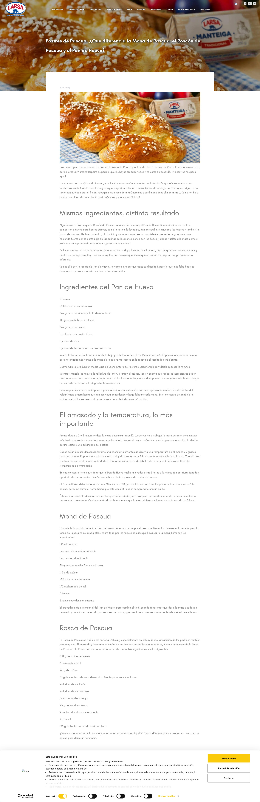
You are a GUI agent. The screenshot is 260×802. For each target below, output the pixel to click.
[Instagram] (254, 3)
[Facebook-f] (245, 3)
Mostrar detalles (166, 796)
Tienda (170, 9)
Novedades (156, 9)
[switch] (89, 795)
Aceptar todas (228, 758)
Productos (95, 9)
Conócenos (57, 9)
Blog (129, 9)
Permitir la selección (229, 768)
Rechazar (229, 778)
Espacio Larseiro (186, 9)
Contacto (205, 9)
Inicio (62, 87)
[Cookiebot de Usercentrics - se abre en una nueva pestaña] (25, 796)
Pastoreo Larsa (77, 9)
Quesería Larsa (114, 9)
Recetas (141, 9)
